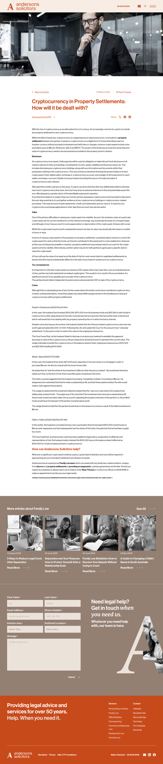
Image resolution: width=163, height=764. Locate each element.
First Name (14, 597)
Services (113, 703)
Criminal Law (114, 737)
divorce (39, 466)
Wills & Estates (115, 717)
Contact (136, 703)
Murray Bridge (139, 717)
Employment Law (116, 733)
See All (141, 509)
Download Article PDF (41, 117)
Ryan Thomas (125, 92)
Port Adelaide (139, 725)
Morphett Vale (139, 713)
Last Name (51, 597)
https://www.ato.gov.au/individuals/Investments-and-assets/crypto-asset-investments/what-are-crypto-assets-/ (73, 478)
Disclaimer (42, 754)
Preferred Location (56, 623)
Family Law (114, 713)
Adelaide (137, 708)
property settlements (56, 466)
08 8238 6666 (123, 6)
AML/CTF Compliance (67, 754)
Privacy (52, 754)
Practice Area (15, 623)
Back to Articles (42, 92)
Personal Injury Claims (118, 708)
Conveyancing (115, 721)
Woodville (137, 730)
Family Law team (67, 463)
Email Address (15, 610)
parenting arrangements (80, 466)
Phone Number (54, 610)
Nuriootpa (137, 721)
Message (12, 636)
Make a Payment (118, 754)
